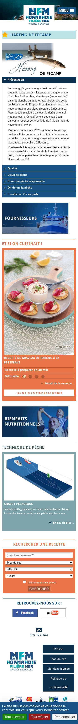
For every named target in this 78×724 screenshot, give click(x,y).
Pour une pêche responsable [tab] (26, 181)
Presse (58, 649)
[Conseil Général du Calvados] (53, 699)
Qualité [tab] (12, 168)
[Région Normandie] (29, 699)
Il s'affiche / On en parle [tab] (23, 194)
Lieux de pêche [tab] (17, 174)
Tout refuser (39, 717)
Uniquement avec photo (41, 582)
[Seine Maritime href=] (64, 699)
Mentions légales (58, 668)
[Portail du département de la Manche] (41, 699)
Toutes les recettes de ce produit (39, 392)
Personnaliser (64, 717)
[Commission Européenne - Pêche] (16, 699)
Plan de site (58, 659)
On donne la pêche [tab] (20, 187)
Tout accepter (14, 717)
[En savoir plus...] (39, 302)
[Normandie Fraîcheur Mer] (39, 16)
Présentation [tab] (16, 79)
